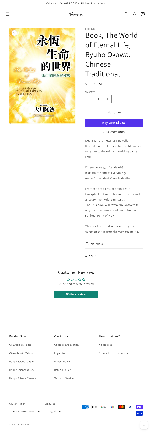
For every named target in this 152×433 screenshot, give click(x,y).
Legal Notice (61, 353)
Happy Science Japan (21, 361)
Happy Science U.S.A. (21, 369)
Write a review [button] (76, 294)
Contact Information (66, 344)
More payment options (114, 131)
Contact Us (105, 344)
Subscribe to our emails (113, 353)
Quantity (90, 91)
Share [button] (92, 255)
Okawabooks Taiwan (21, 353)
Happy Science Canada (22, 378)
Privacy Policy (62, 361)
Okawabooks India (20, 344)
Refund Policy (62, 369)
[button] (8, 14)
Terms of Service (64, 378)
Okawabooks (23, 424)
